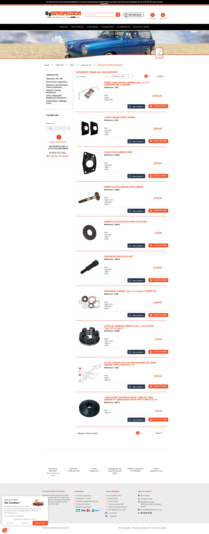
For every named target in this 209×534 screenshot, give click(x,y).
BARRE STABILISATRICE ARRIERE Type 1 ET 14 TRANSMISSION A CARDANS (126, 84)
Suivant (161, 76)
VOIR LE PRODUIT (138, 107)
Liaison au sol (52, 75)
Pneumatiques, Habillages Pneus (56, 102)
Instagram (113, 516)
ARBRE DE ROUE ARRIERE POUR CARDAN (123, 187)
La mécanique (92, 27)
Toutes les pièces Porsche (117, 507)
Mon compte (145, 495)
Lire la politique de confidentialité (14, 516)
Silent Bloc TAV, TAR (54, 79)
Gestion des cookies (160, 528)
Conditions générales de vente (87, 501)
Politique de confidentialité (141, 528)
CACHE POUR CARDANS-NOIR (118, 152)
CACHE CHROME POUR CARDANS (119, 117)
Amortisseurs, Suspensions (56, 82)
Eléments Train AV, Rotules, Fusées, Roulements (57, 86)
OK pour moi (40, 523)
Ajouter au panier (160, 106)
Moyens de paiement (83, 507)
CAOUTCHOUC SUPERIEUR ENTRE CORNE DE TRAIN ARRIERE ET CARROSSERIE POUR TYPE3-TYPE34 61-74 (131, 398)
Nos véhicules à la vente (116, 510)
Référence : (109, 87)
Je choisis (25, 523)
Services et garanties (83, 496)
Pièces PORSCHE (77, 27)
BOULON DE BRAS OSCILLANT (118, 256)
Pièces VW (64, 27)
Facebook (113, 513)
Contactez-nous (146, 499)
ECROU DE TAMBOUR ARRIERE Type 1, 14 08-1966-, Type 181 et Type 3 (129, 327)
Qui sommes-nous (114, 496)
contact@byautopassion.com (151, 510)
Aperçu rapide (89, 94)
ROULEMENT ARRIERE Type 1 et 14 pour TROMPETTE (130, 291)
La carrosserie (107, 27)
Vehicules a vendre (141, 27)
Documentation (123, 27)
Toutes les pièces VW (115, 504)
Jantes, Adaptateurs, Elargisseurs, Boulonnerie (56, 97)
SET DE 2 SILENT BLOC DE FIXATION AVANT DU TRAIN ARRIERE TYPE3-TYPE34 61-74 (130, 364)
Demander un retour (83, 498)
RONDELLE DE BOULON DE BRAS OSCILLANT (125, 222)
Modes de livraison (83, 504)
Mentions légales (124, 528)
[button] (59, 156)
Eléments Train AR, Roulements (53, 91)
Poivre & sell (65, 528)
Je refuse (10, 523)
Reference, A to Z (121, 76)
